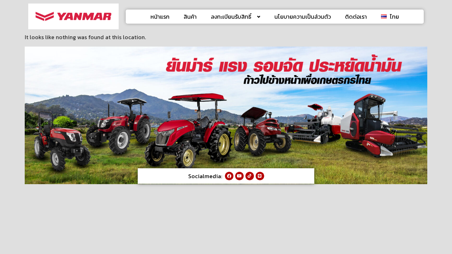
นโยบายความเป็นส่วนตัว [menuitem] (302, 16)
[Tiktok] (249, 176)
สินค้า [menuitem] (190, 16)
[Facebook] (229, 176)
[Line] (260, 176)
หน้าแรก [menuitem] (160, 16)
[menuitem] (390, 17)
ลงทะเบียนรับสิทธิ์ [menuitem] (231, 16)
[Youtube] (239, 176)
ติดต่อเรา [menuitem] (356, 16)
